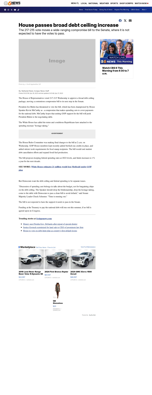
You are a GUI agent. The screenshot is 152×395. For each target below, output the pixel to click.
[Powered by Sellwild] (92, 315)
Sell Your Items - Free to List (45, 247)
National (93, 3)
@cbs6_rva (19, 10)
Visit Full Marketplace (88, 247)
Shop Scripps (126, 3)
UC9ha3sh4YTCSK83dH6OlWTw (15, 10)
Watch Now (141, 3)
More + (144, 9)
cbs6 (9, 10)
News (81, 9)
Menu (74, 3)
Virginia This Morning (121, 9)
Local (84, 3)
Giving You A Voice (105, 9)
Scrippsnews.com (44, 218)
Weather (104, 3)
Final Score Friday (91, 9)
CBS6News (5, 10)
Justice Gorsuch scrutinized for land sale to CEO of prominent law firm (53, 227)
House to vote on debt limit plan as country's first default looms (50, 230)
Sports (114, 3)
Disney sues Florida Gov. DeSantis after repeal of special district (50, 224)
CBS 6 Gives (135, 9)
